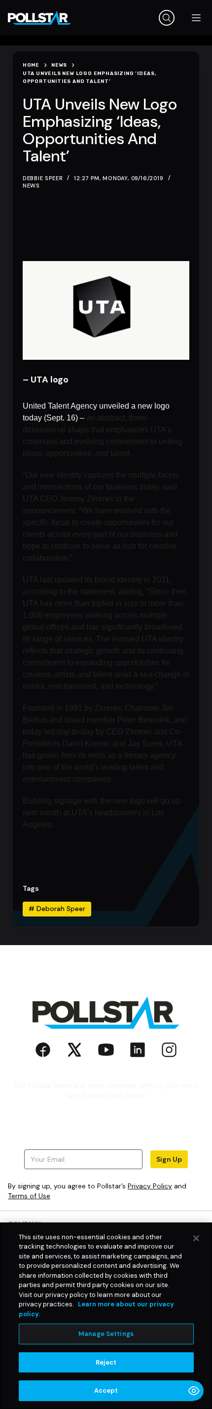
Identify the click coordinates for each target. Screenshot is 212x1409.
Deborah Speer (57, 908)
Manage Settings (106, 1334)
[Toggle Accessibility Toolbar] (194, 1391)
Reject (106, 1362)
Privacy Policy (150, 1185)
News (31, 185)
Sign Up (169, 1159)
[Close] (196, 1238)
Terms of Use (29, 1195)
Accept (106, 1390)
